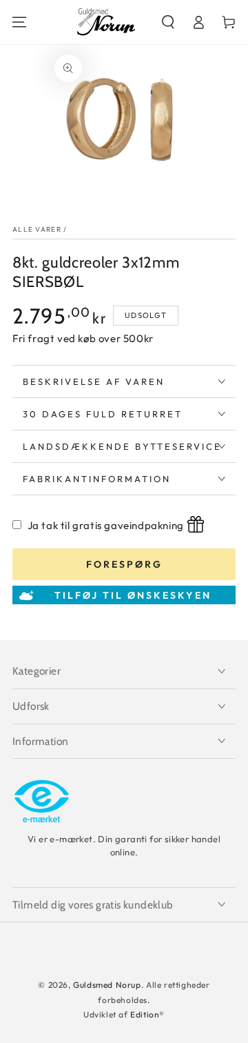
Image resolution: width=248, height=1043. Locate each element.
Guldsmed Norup (107, 985)
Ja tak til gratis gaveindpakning (106, 525)
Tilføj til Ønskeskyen (132, 595)
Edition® (147, 1014)
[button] (168, 22)
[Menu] (19, 22)
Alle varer (36, 229)
